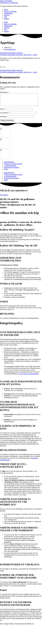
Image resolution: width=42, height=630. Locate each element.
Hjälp (6, 169)
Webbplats (3, 116)
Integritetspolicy (9, 162)
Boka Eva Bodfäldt (10, 11)
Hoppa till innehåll (6, 1)
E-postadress (4, 113)
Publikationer (8, 13)
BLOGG (7, 15)
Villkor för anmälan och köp (13, 164)
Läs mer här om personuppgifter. (28, 374)
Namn (2, 109)
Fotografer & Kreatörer (11, 167)
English (6, 19)
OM (5, 17)
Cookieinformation (10, 165)
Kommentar (4, 92)
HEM (6, 9)
